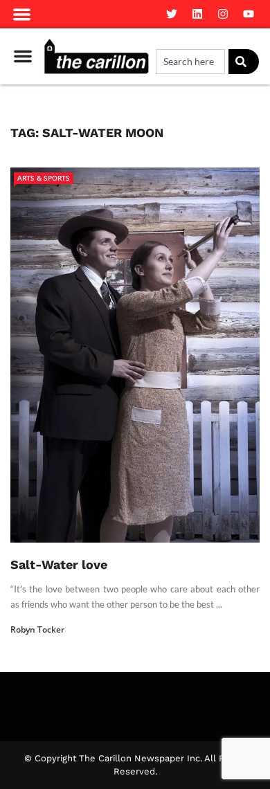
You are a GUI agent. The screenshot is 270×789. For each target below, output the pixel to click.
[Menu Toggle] (23, 56)
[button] (21, 14)
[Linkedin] (197, 14)
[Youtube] (248, 14)
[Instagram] (223, 14)
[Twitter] (172, 14)
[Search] (243, 61)
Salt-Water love (58, 564)
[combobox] (190, 61)
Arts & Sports (43, 178)
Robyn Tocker (37, 629)
